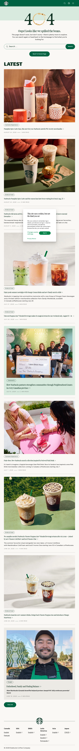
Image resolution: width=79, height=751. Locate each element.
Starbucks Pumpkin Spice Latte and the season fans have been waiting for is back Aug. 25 (33, 199)
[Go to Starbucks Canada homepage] (6, 3)
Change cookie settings (32, 233)
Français (7, 735)
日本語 (66, 732)
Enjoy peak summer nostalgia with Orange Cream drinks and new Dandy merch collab (33, 292)
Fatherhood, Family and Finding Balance (23, 686)
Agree (45, 233)
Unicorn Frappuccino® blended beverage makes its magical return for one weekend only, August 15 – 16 (38, 316)
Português (44, 741)
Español (43, 738)
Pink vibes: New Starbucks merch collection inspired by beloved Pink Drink (29, 460)
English (6, 732)
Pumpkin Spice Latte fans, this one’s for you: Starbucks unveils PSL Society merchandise (33, 129)
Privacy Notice (31, 238)
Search (70, 46)
